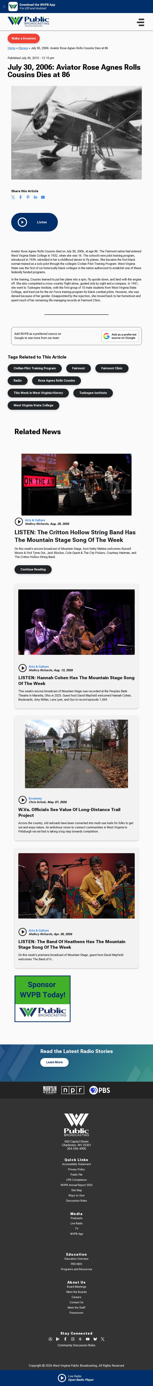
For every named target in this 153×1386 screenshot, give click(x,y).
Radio (18, 380)
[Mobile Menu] (140, 22)
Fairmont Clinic (112, 368)
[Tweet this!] (13, 198)
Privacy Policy (76, 1169)
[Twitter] (102, 1339)
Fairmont (78, 368)
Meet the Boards (76, 1292)
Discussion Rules (76, 1200)
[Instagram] (73, 1339)
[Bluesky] (95, 1339)
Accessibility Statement (76, 1164)
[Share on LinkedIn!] (35, 198)
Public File (76, 1174)
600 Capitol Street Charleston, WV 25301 (76, 1143)
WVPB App (76, 1234)
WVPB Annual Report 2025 (77, 1185)
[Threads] (80, 1339)
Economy (35, 798)
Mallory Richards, (37, 524)
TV (76, 1228)
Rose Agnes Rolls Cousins (56, 380)
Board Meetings (76, 1286)
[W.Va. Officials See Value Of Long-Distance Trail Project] (76, 754)
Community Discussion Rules (76, 1345)
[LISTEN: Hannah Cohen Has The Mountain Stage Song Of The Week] (76, 622)
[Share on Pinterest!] (28, 198)
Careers (76, 1297)
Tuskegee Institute (93, 393)
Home (11, 48)
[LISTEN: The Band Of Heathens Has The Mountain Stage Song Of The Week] (76, 886)
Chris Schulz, (38, 802)
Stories (23, 48)
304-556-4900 (76, 1148)
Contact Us (76, 1302)
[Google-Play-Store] (58, 1339)
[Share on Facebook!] (20, 198)
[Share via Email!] (43, 198)
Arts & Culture (35, 520)
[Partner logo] (50, 1090)
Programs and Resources (76, 1269)
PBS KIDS (76, 1264)
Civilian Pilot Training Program (35, 368)
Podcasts (76, 1218)
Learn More (54, 1062)
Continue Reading (33, 569)
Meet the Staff (76, 1307)
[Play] (19, 521)
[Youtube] (88, 1339)
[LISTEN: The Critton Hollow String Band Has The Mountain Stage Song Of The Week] (76, 485)
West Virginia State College (33, 405)
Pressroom (76, 1312)
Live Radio (77, 1223)
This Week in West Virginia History (38, 393)
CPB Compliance (76, 1180)
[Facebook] (65, 1339)
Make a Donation (24, 38)
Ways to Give (76, 1195)
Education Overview (76, 1258)
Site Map (76, 1190)
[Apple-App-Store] (50, 1339)
